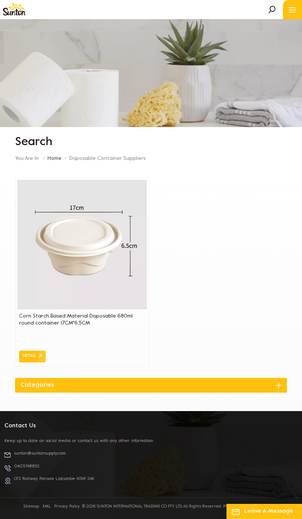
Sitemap (31, 507)
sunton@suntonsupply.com (40, 453)
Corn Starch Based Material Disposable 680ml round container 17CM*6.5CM (76, 320)
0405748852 (26, 466)
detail (29, 356)
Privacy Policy (67, 507)
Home (55, 158)
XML (46, 507)
